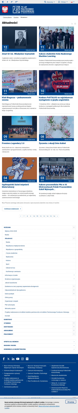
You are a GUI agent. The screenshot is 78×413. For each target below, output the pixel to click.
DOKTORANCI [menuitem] (8, 327)
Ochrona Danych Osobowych (13, 370)
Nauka (8, 242)
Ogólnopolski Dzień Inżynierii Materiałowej (15, 185)
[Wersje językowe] (72, 2)
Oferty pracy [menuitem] (9, 297)
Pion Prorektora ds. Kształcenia (38, 381)
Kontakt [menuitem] (7, 316)
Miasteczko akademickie (59, 375)
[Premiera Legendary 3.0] (19, 127)
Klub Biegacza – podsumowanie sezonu (16, 98)
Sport (70, 181)
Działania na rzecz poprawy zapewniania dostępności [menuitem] (22, 286)
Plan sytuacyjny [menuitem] (10, 305)
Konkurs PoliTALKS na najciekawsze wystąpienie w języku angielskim (56, 98)
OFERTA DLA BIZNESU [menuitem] (11, 341)
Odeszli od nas (30, 50)
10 (34, 216)
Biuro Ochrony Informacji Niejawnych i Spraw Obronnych (14, 367)
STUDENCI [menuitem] (7, 323)
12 (41, 216)
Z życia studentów (11, 253)
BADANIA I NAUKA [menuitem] (10, 345)
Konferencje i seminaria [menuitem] (13, 271)
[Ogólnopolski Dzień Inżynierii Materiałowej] (19, 168)
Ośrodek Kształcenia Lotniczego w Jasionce (58, 379)
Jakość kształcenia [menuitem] (11, 283)
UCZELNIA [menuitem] (7, 227)
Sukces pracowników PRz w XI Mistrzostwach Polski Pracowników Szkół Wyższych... (55, 187)
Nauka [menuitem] (7, 235)
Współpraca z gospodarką (14, 249)
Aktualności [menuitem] (8, 238)
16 (54, 216)
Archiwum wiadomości (11, 209)
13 (44, 216)
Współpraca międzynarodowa (15, 246)
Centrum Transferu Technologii (37, 373)
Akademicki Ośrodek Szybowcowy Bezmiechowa (60, 367)
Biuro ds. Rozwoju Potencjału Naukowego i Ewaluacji (37, 367)
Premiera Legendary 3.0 (13, 143)
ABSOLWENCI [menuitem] (8, 330)
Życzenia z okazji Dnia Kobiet (52, 143)
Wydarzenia (68, 50)
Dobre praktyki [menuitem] (9, 294)
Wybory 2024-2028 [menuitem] (11, 231)
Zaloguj (63, 2)
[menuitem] (74, 227)
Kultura (8, 260)
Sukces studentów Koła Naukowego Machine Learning (55, 55)
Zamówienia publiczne (11, 387)
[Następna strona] (57, 216)
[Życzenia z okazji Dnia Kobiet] (56, 127)
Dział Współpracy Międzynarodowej (33, 377)
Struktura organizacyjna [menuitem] (12, 279)
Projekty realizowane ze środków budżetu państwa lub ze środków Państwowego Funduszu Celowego (13, 381)
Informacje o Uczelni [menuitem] (11, 275)
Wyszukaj (50, 2)
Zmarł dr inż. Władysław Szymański (18, 54)
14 (47, 216)
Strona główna (7, 17)
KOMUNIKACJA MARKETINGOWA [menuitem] (15, 349)
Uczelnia (16, 17)
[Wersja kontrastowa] (3, 2)
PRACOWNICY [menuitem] (8, 334)
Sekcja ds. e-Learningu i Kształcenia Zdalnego (58, 384)
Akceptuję (70, 402)
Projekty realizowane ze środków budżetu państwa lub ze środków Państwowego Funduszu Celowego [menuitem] (37, 312)
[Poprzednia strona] (20, 216)
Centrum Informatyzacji (35, 370)
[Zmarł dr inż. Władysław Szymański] (19, 37)
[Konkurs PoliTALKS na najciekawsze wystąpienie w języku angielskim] (56, 81)
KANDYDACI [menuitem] (8, 319)
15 (51, 216)
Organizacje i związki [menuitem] (11, 301)
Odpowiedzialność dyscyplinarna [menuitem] (15, 290)
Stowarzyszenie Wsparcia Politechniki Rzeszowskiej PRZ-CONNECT (61, 390)
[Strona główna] (18, 9)
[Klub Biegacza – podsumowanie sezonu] (19, 81)
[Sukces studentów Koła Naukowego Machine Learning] (56, 37)
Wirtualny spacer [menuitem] (10, 308)
